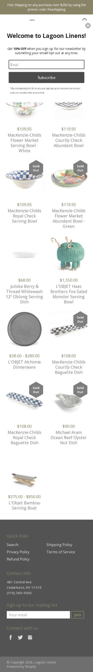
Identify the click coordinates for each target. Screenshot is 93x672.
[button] (88, 25)
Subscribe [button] (47, 77)
